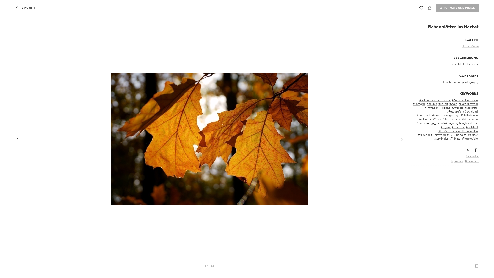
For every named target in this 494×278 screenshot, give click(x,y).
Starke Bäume (470, 46)
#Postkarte (458, 127)
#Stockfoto (471, 108)
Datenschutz (472, 161)
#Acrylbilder (441, 138)
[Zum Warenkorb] (429, 8)
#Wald (453, 104)
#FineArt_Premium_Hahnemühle (458, 131)
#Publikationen (469, 115)
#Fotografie (454, 111)
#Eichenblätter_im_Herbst (435, 100)
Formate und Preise (459, 8)
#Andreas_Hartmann (465, 100)
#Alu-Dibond (455, 135)
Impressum (457, 161)
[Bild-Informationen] (476, 266)
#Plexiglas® (471, 135)
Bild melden (472, 156)
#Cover (437, 119)
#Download (470, 111)
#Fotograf (419, 104)
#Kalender (424, 119)
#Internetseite (469, 119)
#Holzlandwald (468, 104)
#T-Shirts (455, 138)
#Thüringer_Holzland (438, 108)
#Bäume (432, 104)
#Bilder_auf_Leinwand (432, 135)
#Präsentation (451, 119)
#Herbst (443, 104)
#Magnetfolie (469, 138)
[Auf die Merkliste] (421, 8)
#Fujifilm (446, 127)
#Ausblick (457, 108)
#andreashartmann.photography (437, 115)
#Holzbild (472, 127)
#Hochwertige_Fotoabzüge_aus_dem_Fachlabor (447, 123)
